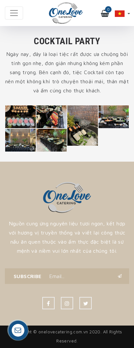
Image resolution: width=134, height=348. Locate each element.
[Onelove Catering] (67, 197)
